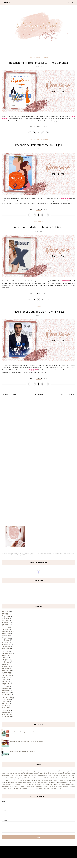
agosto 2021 (5, 677)
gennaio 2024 (6, 624)
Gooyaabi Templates (55, 854)
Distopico (42, 773)
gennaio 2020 (6, 712)
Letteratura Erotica (55, 778)
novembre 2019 (6, 716)
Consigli (47, 772)
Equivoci (17, 775)
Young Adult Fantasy (55, 788)
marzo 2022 (5, 664)
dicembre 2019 (6, 714)
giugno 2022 (5, 659)
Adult (9, 770)
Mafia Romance (32, 780)
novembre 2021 (6, 672)
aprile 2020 (5, 707)
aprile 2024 (5, 618)
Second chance (30, 786)
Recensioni (26, 784)
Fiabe (56, 775)
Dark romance (22, 773)
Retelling (34, 784)
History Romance (28, 778)
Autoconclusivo (36, 770)
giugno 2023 (5, 637)
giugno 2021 (5, 681)
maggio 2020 (6, 705)
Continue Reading (38, 127)
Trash (8, 788)
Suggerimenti (72, 786)
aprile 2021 (5, 685)
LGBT (61, 778)
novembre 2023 (7, 628)
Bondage (70, 770)
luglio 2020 (5, 701)
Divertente (61, 773)
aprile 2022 (5, 663)
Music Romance (58, 780)
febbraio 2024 (6, 622)
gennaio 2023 (6, 646)
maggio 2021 (5, 683)
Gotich (71, 775)
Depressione (29, 773)
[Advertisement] (7, 430)
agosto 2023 (6, 633)
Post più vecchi (67, 394)
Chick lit (12, 772)
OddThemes (28, 854)
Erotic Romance (30, 775)
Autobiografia (26, 770)
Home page (39, 394)
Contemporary (53, 772)
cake (8, 772)
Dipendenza (36, 773)
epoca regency (10, 775)
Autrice (44, 770)
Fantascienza (45, 775)
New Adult (38, 782)
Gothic (67, 775)
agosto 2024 (6, 611)
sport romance (58, 786)
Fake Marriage (38, 775)
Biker (61, 770)
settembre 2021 (6, 676)
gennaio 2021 (6, 690)
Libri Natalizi (67, 778)
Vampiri (40, 788)
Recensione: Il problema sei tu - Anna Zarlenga (38, 62)
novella (53, 782)
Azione (53, 770)
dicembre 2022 (6, 648)
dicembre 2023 (6, 626)
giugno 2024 (5, 615)
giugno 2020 (5, 703)
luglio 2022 (5, 657)
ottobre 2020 (6, 696)
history (21, 778)
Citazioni (17, 772)
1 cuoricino (5, 770)
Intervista (46, 778)
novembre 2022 (6, 650)
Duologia (4, 775)
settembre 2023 (7, 631)
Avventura (49, 770)
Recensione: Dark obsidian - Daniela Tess (38, 311)
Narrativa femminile (17, 782)
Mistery (46, 780)
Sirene (49, 786)
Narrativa (66, 780)
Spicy (52, 786)
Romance (51, 784)
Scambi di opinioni (15, 786)
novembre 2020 (7, 694)
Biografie (65, 770)
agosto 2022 (6, 655)
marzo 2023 (5, 642)
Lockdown (19, 780)
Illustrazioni (41, 778)
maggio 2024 (6, 617)
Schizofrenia (23, 786)
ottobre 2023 (6, 629)
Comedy (36, 772)
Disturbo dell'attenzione (51, 773)
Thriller (4, 788)
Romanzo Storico (60, 784)
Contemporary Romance (38, 57)
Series (45, 786)
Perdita (3, 784)
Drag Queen (68, 773)
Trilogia (23, 788)
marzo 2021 (5, 687)
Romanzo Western (70, 784)
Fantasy (52, 775)
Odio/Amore (38, 221)
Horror (35, 778)
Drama (73, 773)
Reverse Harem (40, 784)
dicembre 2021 (6, 670)
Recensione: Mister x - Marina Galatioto (38, 227)
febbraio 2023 (6, 644)
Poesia (7, 784)
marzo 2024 (5, 620)
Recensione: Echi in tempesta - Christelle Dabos (24, 732)
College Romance (29, 772)
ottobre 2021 (6, 674)
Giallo (64, 775)
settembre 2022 (7, 653)
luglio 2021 (5, 679)
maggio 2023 (6, 639)
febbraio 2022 (6, 666)
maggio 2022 (6, 661)
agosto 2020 (6, 700)
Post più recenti (10, 394)
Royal (3, 786)
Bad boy (58, 770)
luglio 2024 (5, 613)
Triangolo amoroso (15, 788)
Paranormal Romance (69, 782)
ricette (46, 784)
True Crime (27, 788)
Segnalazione (38, 786)
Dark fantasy (13, 773)
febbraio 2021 (6, 688)
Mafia (24, 780)
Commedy (42, 772)
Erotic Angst (22, 775)
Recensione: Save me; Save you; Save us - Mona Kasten (26, 741)
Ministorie (40, 780)
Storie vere (65, 786)
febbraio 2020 (6, 711)
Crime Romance (6, 773)
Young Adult (46, 788)
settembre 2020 (7, 698)
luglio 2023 (5, 635)
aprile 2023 (5, 641)
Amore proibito (15, 770)
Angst (38, 306)
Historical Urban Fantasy (12, 778)
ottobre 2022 (6, 652)
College (22, 772)
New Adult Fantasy (46, 782)
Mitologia (51, 780)
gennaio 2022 (6, 668)
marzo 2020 (5, 709)
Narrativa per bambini (28, 782)
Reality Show (18, 784)
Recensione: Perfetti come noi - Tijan (38, 145)
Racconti (11, 784)
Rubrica (7, 786)
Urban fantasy (34, 788)
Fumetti (60, 775)
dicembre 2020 (6, 692)
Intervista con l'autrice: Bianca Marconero (22, 751)
